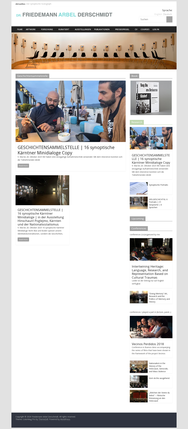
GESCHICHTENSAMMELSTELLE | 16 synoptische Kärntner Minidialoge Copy (66, 150)
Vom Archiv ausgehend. (159, 378)
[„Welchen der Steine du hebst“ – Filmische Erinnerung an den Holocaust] (139, 391)
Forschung (47, 29)
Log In (156, 29)
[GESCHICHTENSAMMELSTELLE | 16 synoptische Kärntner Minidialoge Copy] (71, 82)
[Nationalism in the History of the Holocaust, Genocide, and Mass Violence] (139, 362)
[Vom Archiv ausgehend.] (139, 377)
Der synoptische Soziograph (38, 4)
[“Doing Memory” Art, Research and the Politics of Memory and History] (139, 292)
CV (136, 29)
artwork (31, 29)
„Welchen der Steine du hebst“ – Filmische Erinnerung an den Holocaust (159, 396)
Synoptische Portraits (158, 185)
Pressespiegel (122, 29)
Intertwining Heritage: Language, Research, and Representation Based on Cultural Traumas (150, 271)
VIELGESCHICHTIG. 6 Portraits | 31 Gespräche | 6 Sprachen (158, 203)
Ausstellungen (83, 29)
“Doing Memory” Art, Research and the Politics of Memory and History (159, 297)
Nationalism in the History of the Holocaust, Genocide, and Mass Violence (158, 367)
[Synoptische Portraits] (139, 183)
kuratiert (63, 29)
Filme (20, 29)
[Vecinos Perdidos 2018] (151, 317)
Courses (145, 29)
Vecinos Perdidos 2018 (148, 344)
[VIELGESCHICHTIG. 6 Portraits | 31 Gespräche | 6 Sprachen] (139, 198)
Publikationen (102, 29)
